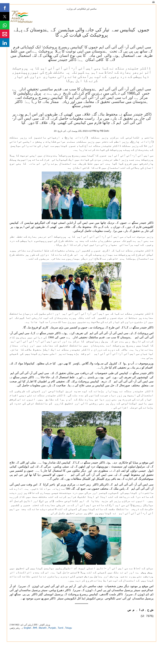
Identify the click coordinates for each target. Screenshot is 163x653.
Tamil (61, 627)
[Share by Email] (4, 33)
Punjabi (52, 627)
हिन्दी (35, 627)
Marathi (43, 627)
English (28, 627)
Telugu (68, 627)
